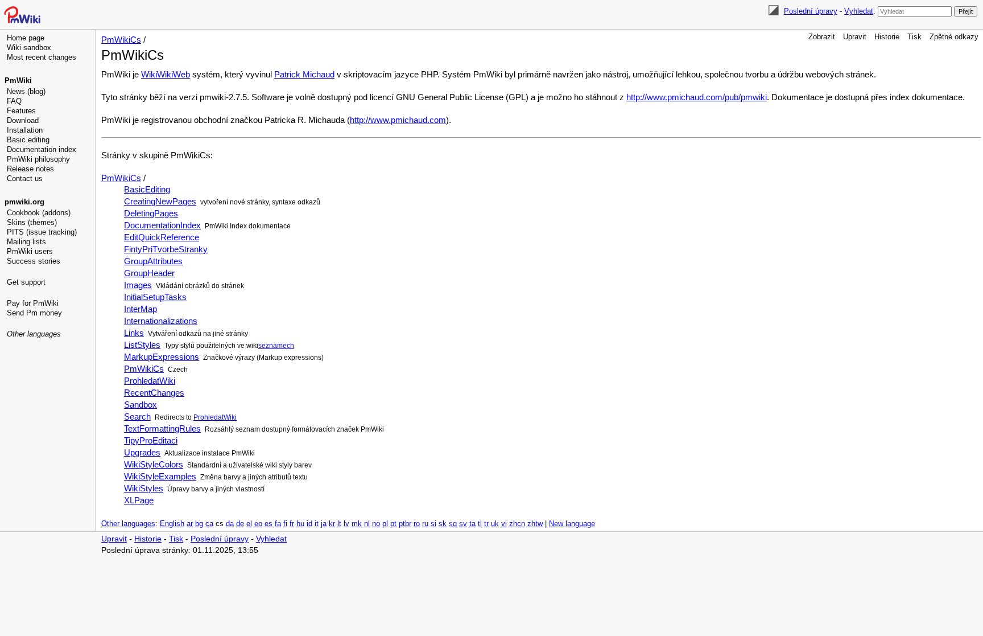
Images (138, 285)
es (268, 524)
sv (463, 524)
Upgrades (142, 452)
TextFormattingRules (162, 428)
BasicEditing (147, 189)
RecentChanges (154, 392)
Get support (26, 282)
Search (137, 416)
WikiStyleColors (153, 464)
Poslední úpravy (810, 11)
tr (486, 524)
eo (258, 524)
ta (472, 524)
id (309, 524)
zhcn (517, 524)
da (230, 524)
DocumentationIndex (162, 225)
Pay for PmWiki (33, 303)
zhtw (535, 524)
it (317, 524)
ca (209, 524)
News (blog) (26, 91)
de (240, 524)
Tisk (914, 36)
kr (332, 524)
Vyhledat (858, 11)
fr (292, 524)
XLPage (139, 500)
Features (21, 110)
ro (417, 524)
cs (220, 524)
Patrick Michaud (304, 74)
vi (504, 524)
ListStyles (142, 345)
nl (367, 524)
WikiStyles (143, 488)
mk (357, 524)
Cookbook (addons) (39, 212)
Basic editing (28, 140)
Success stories (33, 261)
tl (480, 524)
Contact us (25, 178)
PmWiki (18, 80)
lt (339, 524)
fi (285, 524)
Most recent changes (41, 57)
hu (300, 524)
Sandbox (140, 404)
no (376, 524)
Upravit (854, 36)
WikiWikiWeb (165, 74)
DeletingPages (151, 213)
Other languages (34, 334)
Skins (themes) (32, 222)
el (249, 524)
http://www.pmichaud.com (398, 120)
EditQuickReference (161, 237)
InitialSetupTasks (155, 297)
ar (190, 524)
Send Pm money (34, 313)
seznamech (276, 346)
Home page (25, 38)
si (433, 524)
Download (23, 120)
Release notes (30, 169)
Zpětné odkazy (954, 36)
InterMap (140, 309)
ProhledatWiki (149, 380)
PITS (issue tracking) (42, 232)
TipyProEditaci (150, 440)
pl (385, 524)
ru (425, 524)
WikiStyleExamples (160, 476)
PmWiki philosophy (38, 159)
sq (453, 524)
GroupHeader (149, 273)
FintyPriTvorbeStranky (166, 249)
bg (199, 524)
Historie (886, 36)
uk (495, 524)
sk (443, 524)
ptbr (405, 524)
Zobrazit (821, 36)
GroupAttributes (153, 261)
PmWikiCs (121, 39)
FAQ (14, 101)
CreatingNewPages (160, 201)
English (172, 524)
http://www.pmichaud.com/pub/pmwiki (696, 97)
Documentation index (41, 149)
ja (324, 524)
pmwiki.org (24, 202)
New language (572, 524)
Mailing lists (26, 241)
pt (393, 524)
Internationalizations (160, 321)
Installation (25, 130)
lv (346, 524)
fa (278, 524)
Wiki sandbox (29, 47)
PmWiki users (30, 251)
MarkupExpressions (161, 357)
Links (134, 333)
